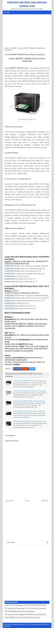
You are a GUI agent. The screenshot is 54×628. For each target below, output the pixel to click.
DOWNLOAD (9, 266)
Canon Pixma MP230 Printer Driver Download (29, 401)
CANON (14, 48)
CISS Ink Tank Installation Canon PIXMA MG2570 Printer (25, 605)
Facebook (17, 369)
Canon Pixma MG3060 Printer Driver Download (29, 381)
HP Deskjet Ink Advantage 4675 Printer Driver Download (25, 614)
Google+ (25, 369)
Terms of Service (42, 624)
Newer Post (9, 500)
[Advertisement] (23, 30)
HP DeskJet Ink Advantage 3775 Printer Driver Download (25, 608)
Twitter (32, 369)
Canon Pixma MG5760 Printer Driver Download (29, 421)
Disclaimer (15, 624)
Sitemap (33, 624)
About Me (7, 624)
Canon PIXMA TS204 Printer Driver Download (29, 411)
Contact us (7, 626)
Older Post (45, 500)
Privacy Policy (24, 624)
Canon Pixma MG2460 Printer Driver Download (29, 391)
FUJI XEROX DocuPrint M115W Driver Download (22, 617)
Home (7, 48)
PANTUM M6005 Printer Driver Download (19, 611)
